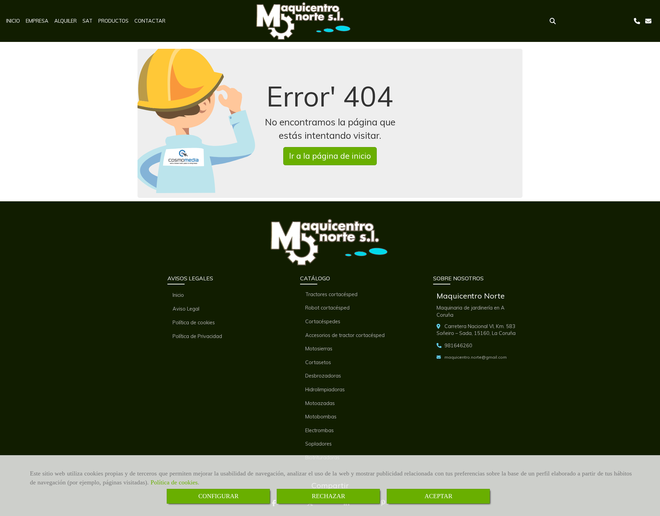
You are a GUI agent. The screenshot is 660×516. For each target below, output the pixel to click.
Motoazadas (320, 403)
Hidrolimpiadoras (325, 389)
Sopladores (318, 444)
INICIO (13, 21)
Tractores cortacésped (331, 294)
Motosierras (318, 349)
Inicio (178, 295)
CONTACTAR (149, 21)
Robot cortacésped (327, 308)
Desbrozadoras (323, 376)
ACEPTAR (438, 496)
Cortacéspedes (322, 321)
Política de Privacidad (197, 336)
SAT (87, 21)
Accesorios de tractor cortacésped (345, 335)
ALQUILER (65, 21)
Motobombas (321, 417)
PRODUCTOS (113, 21)
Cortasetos (318, 362)
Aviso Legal (186, 309)
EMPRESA (37, 21)
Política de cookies (174, 482)
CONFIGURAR (218, 496)
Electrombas (319, 430)
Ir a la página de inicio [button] (330, 156)
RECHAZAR (328, 496)
